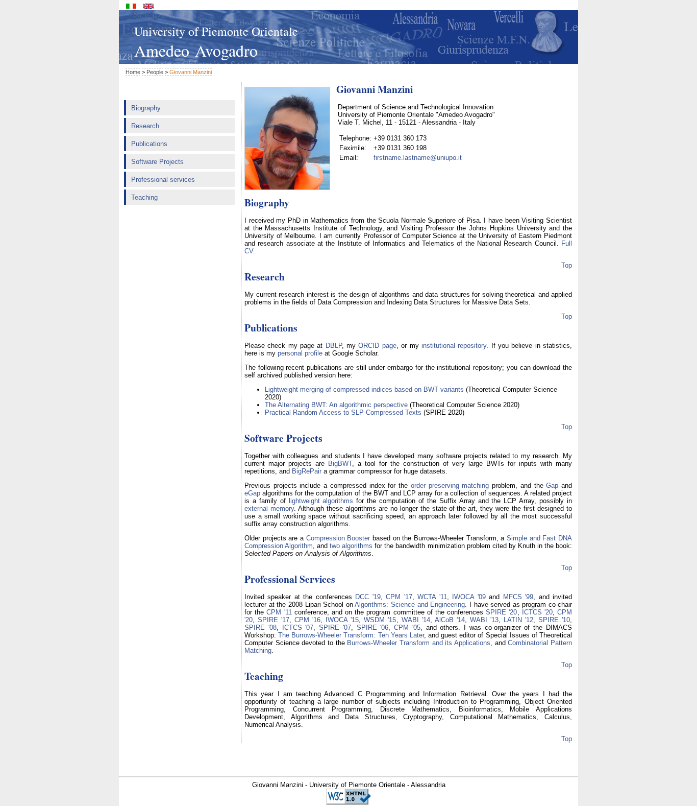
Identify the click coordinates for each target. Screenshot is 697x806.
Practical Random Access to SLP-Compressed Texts (343, 412)
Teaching (144, 197)
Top (566, 265)
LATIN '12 (518, 620)
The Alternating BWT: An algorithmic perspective (336, 405)
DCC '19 (367, 597)
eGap (252, 493)
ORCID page (377, 345)
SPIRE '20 (501, 612)
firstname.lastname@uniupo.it (418, 157)
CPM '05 (407, 627)
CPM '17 (399, 597)
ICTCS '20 (537, 612)
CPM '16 (307, 620)
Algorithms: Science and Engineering (410, 604)
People (154, 72)
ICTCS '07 (298, 627)
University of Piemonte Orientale (216, 31)
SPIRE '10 (554, 620)
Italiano (131, 6)
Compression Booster (338, 538)
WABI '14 (416, 620)
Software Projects (157, 161)
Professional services (163, 179)
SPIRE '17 (273, 620)
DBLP (334, 345)
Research (145, 126)
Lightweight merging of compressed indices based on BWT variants (364, 389)
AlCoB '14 (450, 620)
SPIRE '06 (373, 627)
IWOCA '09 (468, 597)
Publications (149, 144)
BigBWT (340, 463)
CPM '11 (278, 612)
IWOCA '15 (342, 620)
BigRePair (306, 471)
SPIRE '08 (260, 627)
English (148, 6)
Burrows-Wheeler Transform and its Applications (418, 643)
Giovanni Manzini (190, 72)
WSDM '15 (380, 620)
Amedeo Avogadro (196, 50)
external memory (269, 508)
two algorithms (351, 546)
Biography (146, 108)
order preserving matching (450, 485)
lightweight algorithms (321, 501)
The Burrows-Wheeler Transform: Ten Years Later (351, 635)
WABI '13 (484, 620)
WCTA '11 (431, 597)
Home (133, 72)
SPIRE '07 (335, 627)
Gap (552, 485)
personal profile (300, 353)
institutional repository (453, 345)
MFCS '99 (518, 597)
